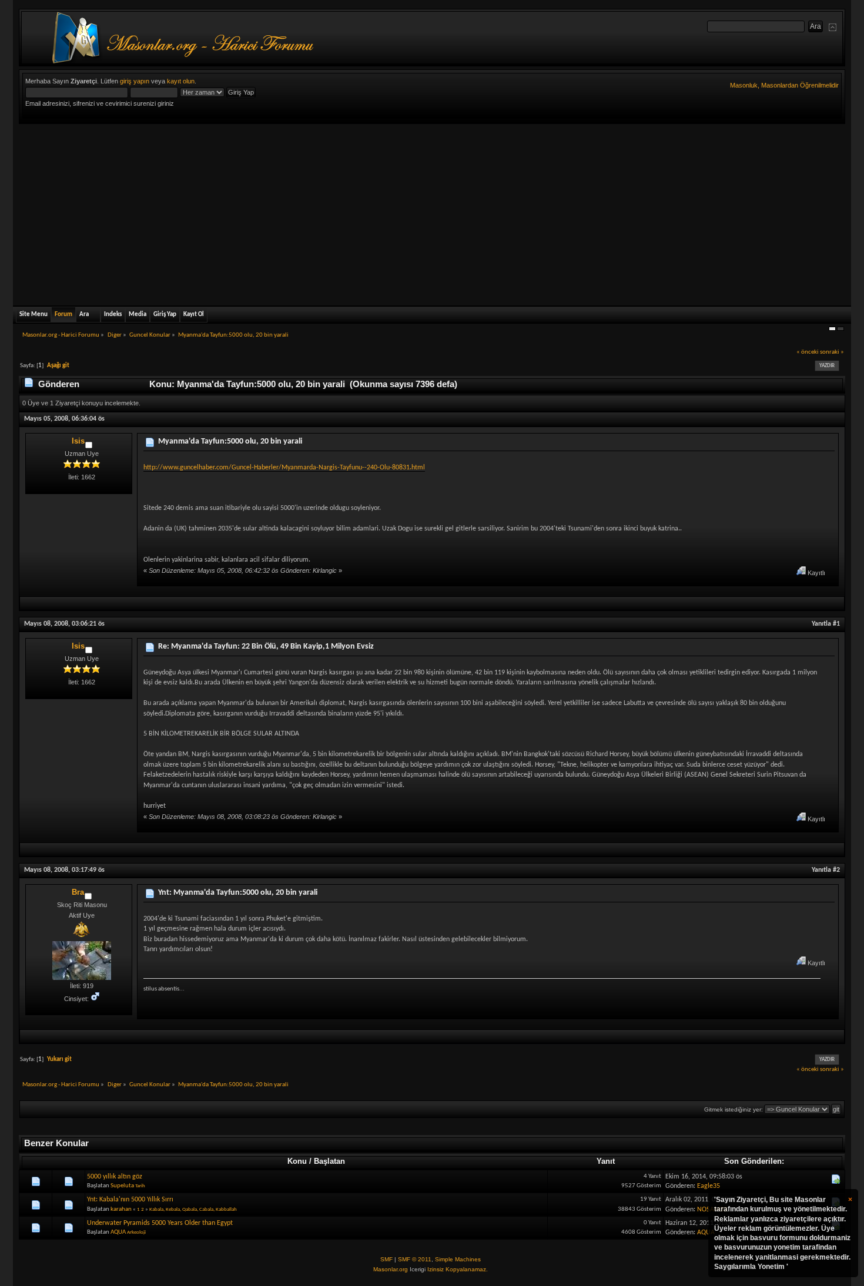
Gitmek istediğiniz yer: (733, 1109)
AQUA (118, 1232)
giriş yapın (134, 81)
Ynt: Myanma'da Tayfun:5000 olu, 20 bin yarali (237, 892)
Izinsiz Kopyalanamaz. (457, 1269)
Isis (78, 440)
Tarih (140, 1185)
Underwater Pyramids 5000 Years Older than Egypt (160, 1223)
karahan (121, 1209)
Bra (78, 892)
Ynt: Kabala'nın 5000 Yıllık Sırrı (130, 1199)
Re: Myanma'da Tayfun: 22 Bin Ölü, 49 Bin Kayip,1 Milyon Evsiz (266, 646)
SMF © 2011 (414, 1259)
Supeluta (122, 1186)
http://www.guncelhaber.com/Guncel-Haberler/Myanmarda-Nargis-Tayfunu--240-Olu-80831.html (284, 467)
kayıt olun (181, 81)
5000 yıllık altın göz (114, 1176)
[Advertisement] (432, 212)
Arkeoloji (136, 1232)
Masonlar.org (390, 1269)
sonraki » (832, 352)
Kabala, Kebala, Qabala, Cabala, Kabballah (193, 1209)
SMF (386, 1259)
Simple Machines (458, 1259)
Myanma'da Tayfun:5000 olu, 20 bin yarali (230, 441)
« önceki (807, 352)
